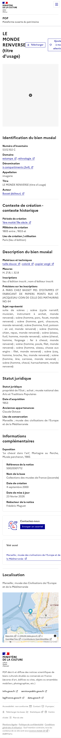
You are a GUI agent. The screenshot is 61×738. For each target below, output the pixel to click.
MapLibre (9, 635)
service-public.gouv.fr (32, 691)
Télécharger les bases (15, 712)
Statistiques (35, 712)
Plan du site (18, 717)
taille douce (10, 264)
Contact (37, 706)
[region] (30, 617)
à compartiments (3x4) (16, 167)
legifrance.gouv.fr (12, 698)
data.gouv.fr (34, 698)
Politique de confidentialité (31, 724)
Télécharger (37, 44)
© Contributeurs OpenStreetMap (35, 639)
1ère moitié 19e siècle (15, 222)
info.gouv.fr (9, 691)
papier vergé (42, 264)
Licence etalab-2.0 (37, 730)
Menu (56, 4)
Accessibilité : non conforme (15, 706)
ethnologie (24, 158)
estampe (8, 158)
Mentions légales (10, 724)
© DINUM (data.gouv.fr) (28, 635)
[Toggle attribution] (55, 636)
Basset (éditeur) (12, 193)
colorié (26, 264)
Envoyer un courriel (32, 526)
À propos (49, 706)
